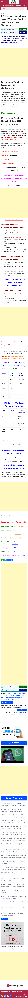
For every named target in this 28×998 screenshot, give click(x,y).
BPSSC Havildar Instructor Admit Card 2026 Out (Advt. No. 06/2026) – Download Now (14, 827)
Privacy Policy (7, 991)
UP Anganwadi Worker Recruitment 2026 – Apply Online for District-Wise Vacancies (12, 810)
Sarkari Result (21, 556)
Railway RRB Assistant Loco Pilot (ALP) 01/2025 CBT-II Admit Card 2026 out (11, 845)
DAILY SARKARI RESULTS (17, 994)
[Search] (25, 8)
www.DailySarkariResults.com (14, 5)
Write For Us (19, 991)
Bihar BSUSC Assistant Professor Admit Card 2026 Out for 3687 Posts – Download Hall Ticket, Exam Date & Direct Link (13, 839)
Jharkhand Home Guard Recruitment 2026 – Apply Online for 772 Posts (12, 903)
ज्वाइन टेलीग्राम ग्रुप (16, 986)
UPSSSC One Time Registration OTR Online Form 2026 (12, 862)
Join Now (23, 29)
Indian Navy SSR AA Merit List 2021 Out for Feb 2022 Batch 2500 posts (14, 714)
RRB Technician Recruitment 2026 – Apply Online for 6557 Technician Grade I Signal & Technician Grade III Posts (14, 857)
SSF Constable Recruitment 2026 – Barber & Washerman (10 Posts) (13, 914)
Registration (13, 538)
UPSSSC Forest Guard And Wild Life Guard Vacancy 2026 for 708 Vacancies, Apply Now (13, 833)
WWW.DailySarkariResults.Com (14, 220)
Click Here (21, 526)
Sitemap (14, 991)
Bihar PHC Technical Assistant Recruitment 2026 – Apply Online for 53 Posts (14, 897)
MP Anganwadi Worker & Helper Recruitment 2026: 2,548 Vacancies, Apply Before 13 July (13, 868)
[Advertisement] (14, 62)
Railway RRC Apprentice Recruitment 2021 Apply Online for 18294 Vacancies (13, 706)
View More (5, 919)
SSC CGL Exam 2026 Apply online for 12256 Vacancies (13, 891)
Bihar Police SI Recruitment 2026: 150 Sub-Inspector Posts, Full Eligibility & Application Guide (12, 886)
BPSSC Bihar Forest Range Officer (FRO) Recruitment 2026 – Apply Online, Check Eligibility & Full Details (12, 874)
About (2, 991)
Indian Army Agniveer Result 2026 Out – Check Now (13, 909)
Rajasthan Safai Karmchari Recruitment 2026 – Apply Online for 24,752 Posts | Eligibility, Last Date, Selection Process (13, 805)
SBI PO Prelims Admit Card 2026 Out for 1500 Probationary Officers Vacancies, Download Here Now (13, 822)
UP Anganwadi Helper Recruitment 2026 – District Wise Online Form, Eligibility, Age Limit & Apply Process (13, 816)
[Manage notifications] (24, 994)
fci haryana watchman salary (13, 697)
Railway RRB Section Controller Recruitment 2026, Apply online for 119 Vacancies (12, 851)
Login (19, 538)
